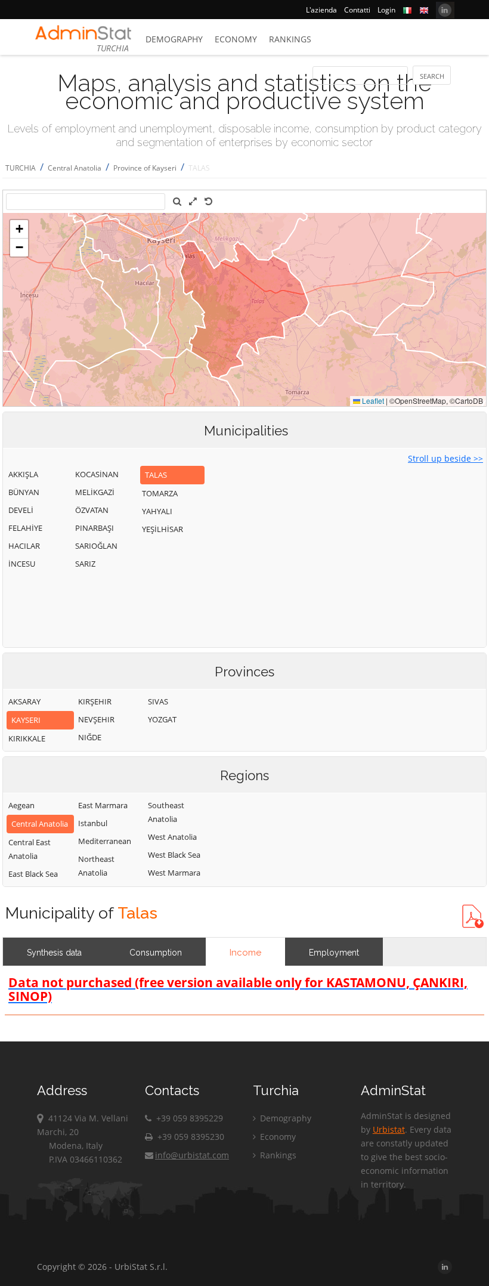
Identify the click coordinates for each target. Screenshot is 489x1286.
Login (386, 10)
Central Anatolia (74, 168)
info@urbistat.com (192, 1155)
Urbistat (389, 1129)
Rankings (290, 39)
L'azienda (321, 10)
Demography (174, 39)
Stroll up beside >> (445, 458)
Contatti (357, 10)
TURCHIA (20, 168)
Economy (236, 39)
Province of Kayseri (145, 168)
